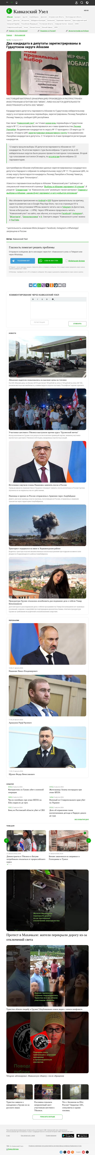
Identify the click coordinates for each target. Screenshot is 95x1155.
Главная (9, 35)
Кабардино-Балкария (38, 20)
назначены (50, 123)
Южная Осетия (35, 27)
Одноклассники (30, 216)
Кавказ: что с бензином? (18, 31)
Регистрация (39, 322)
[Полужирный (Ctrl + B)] (33, 299)
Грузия (9, 20)
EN (12, 2)
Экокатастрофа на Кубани (78, 31)
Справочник (21, 190)
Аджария (17, 17)
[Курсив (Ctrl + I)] (37, 299)
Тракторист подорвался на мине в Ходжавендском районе (34, 548)
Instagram (77, 213)
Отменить (77, 324)
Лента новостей (20, 35)
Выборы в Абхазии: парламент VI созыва (64, 186)
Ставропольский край (14, 27)
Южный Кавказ (47, 27)
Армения (44, 17)
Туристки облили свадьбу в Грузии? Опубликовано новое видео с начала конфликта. (44, 1009)
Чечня (26, 27)
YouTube (15, 220)
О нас (8, 1135)
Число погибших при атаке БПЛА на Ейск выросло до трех (24, 801)
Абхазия (10, 17)
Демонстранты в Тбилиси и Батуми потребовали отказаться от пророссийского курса (26, 859)
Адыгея (25, 17)
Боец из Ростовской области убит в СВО (26, 810)
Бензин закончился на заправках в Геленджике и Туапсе (64, 857)
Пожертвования (51, 1135)
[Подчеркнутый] (42, 299)
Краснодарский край (80, 20)
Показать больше (47, 1117)
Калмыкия (51, 20)
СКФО (77, 24)
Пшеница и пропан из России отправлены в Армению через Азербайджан (42, 495)
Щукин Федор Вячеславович (22, 774)
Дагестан (16, 20)
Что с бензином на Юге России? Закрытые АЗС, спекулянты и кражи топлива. (73, 1106)
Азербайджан (34, 17)
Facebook (66, 213)
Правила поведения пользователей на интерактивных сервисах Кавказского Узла (55, 1146)
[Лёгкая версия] (16, 3)
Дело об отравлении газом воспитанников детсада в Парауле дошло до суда (67, 813)
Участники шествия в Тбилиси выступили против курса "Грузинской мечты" (43, 432)
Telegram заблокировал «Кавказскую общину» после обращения (35, 1075)
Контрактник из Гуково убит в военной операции (26, 791)
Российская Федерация (29, 24)
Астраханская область (56, 17)
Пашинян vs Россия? (48, 31)
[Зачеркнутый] (46, 299)
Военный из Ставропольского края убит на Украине (67, 801)
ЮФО (56, 27)
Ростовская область (46, 24)
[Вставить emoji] (52, 299)
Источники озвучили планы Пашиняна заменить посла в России (38, 484)
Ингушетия (25, 20)
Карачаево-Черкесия (63, 20)
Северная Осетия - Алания (64, 24)
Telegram (66, 207)
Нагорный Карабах (13, 24)
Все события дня (82, 819)
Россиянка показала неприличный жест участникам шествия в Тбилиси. (44, 1106)
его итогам (54, 156)
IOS (49, 200)
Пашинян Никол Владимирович (23, 671)
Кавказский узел (25, 123)
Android (41, 200)
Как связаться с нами (28, 1135)
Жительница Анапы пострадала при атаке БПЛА (65, 791)
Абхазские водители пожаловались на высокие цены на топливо (38, 379)
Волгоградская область (74, 17)
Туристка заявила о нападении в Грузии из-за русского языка (17, 1105)
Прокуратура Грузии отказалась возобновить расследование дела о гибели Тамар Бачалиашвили (45, 602)
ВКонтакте (15, 216)
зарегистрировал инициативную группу (47, 133)
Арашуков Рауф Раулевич (20, 722)
